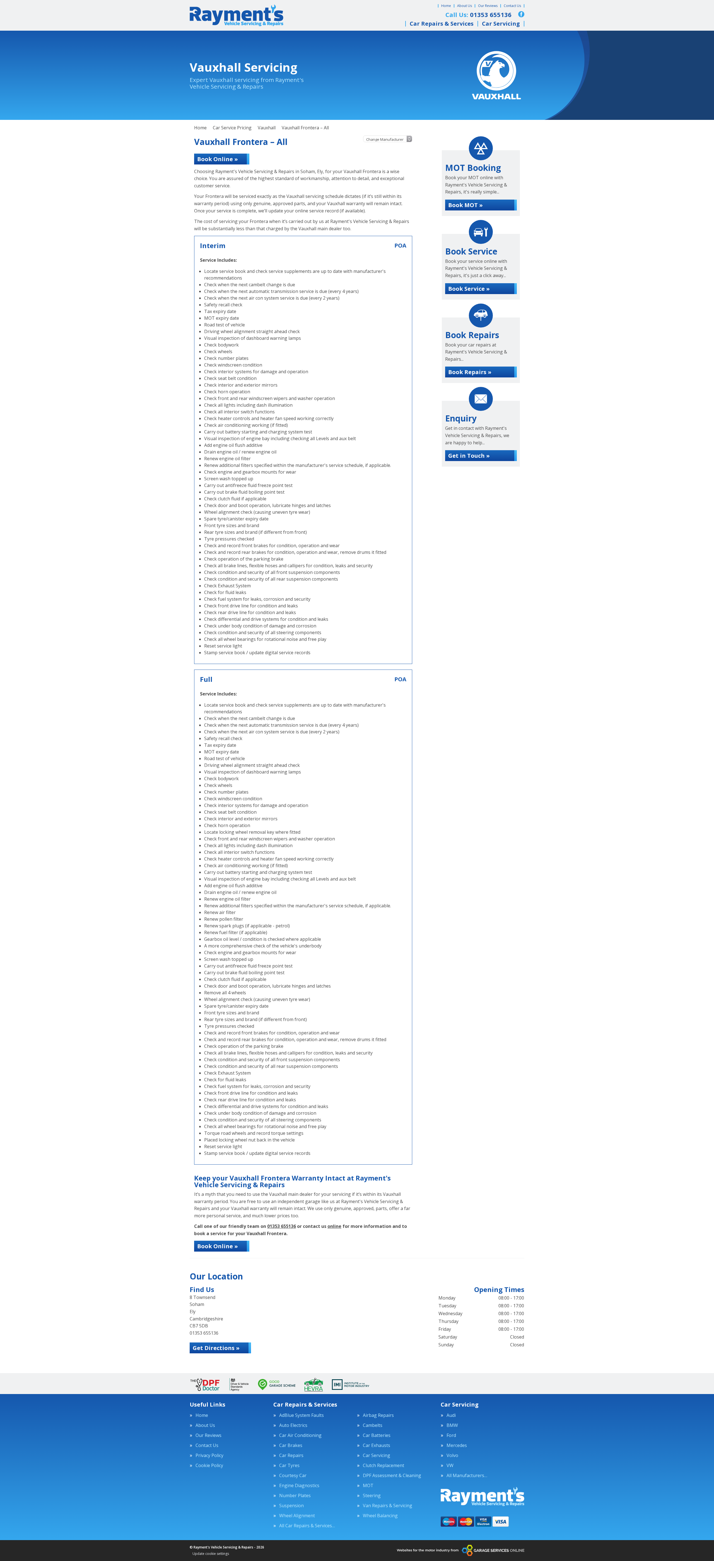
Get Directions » (216, 1348)
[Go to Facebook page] (521, 14)
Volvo (452, 1455)
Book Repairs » (469, 372)
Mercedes (457, 1445)
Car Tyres (289, 1465)
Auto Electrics (293, 1425)
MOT (368, 1485)
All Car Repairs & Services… (307, 1525)
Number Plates (295, 1495)
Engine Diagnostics (299, 1485)
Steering (372, 1495)
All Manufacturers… (467, 1475)
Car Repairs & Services (442, 23)
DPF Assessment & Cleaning (392, 1475)
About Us (464, 5)
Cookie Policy (209, 1465)
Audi (451, 1415)
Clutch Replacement (383, 1465)
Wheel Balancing (380, 1515)
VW (450, 1465)
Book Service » (469, 288)
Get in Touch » (469, 455)
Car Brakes (290, 1445)
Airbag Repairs (378, 1415)
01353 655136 (281, 1226)
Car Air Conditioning (300, 1435)
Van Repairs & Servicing (387, 1505)
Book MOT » (465, 205)
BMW (452, 1425)
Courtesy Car (293, 1475)
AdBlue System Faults (301, 1415)
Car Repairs (291, 1455)
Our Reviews (488, 5)
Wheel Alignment (297, 1515)
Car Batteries (376, 1435)
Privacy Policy (209, 1455)
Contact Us (512, 5)
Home (446, 5)
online (334, 1226)
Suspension (291, 1505)
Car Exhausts (376, 1445)
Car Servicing (501, 23)
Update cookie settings (210, 1554)
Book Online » (217, 159)
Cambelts (372, 1425)
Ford (451, 1435)
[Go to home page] (236, 15)
